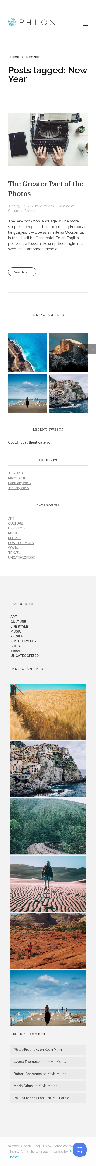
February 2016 (19, 483)
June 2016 (16, 473)
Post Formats (21, 543)
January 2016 (18, 488)
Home (14, 57)
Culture (13, 211)
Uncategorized (22, 557)
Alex (44, 206)
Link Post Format (57, 1098)
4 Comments (64, 206)
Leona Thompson (27, 1062)
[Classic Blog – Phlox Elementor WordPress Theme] (31, 22)
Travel (14, 553)
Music (13, 533)
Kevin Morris (54, 1050)
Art (11, 518)
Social (14, 548)
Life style (17, 528)
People (29, 211)
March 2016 (17, 478)
